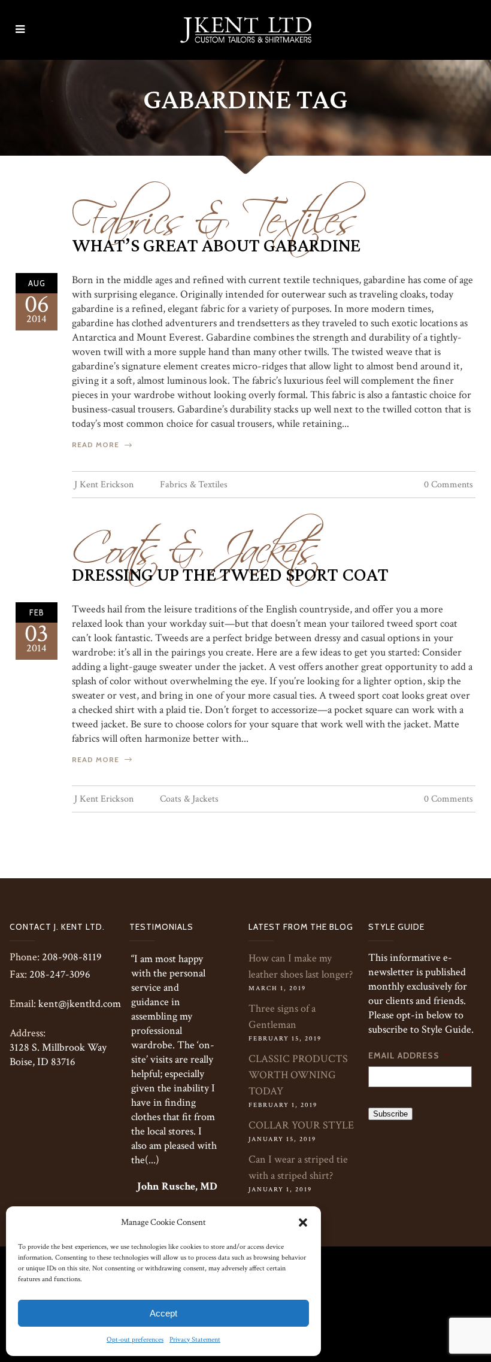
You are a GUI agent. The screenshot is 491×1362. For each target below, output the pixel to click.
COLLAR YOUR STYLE (301, 1125)
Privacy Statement (194, 1339)
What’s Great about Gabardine (216, 246)
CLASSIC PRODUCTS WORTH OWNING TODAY (298, 1075)
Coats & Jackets (195, 541)
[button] (303, 1222)
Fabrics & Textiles (214, 211)
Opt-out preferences (135, 1339)
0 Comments (448, 484)
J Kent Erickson (104, 484)
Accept (163, 1313)
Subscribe (390, 1113)
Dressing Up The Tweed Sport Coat (230, 575)
